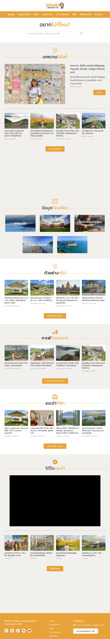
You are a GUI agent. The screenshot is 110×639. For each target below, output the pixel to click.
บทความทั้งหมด (55, 149)
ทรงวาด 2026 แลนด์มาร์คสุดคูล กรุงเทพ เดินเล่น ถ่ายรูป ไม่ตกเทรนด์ (87, 69)
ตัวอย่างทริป (47, 14)
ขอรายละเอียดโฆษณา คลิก (86, 631)
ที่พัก (75, 14)
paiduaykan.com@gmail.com (93, 625)
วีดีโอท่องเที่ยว (86, 14)
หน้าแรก (11, 14)
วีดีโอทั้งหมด (55, 568)
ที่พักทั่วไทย (53, 636)
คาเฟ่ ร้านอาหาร (62, 14)
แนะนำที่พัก (7, 436)
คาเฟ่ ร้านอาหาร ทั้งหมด (55, 381)
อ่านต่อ (99, 92)
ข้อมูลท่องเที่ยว (24, 14)
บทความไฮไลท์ (59, 139)
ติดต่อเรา (98, 14)
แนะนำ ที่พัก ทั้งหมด (55, 446)
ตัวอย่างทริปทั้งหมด (55, 315)
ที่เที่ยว (36, 14)
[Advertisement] (55, 170)
